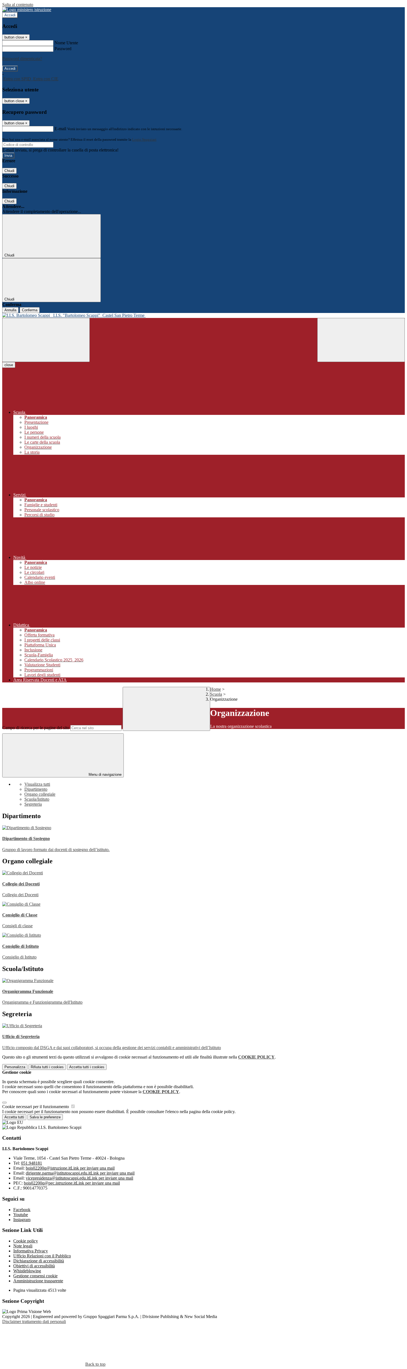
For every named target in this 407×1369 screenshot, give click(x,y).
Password (63, 48)
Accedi (10, 15)
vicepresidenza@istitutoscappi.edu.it (79, 1178)
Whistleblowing (27, 1270)
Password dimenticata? (22, 58)
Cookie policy (25, 1241)
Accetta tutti (86, 1067)
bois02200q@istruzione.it (70, 1168)
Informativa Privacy (30, 1251)
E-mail (60, 128)
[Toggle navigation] (46, 340)
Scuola (216, 694)
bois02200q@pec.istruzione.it (72, 1183)
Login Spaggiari (144, 139)
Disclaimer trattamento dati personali (34, 1321)
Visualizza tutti (37, 784)
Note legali (22, 1246)
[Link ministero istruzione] (26, 9)
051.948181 (31, 1163)
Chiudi (9, 171)
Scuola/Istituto (36, 799)
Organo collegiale (39, 794)
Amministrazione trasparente (38, 1280)
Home (215, 689)
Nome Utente (66, 42)
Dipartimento (35, 789)
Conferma (29, 310)
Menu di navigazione (104, 774)
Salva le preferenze (45, 1117)
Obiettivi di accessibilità (34, 1265)
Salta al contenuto (17, 4)
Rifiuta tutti (47, 1067)
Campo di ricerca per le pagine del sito (35, 727)
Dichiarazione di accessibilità (38, 1260)
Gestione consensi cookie (35, 1275)
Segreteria (33, 804)
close (8, 365)
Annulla (10, 310)
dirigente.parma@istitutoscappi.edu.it (80, 1173)
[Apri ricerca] (361, 340)
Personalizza (14, 1067)
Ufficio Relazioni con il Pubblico (42, 1256)
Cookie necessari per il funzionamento (36, 1106)
